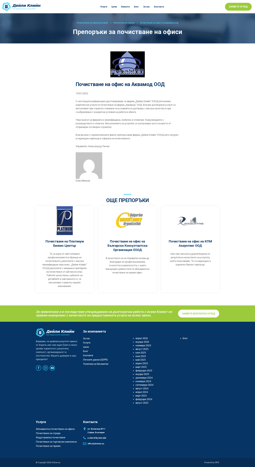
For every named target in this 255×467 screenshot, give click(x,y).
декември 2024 (143, 377)
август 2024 (141, 388)
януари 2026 (142, 341)
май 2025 (140, 359)
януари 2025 (142, 374)
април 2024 (141, 392)
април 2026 (141, 338)
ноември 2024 (143, 381)
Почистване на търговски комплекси (56, 441)
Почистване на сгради (48, 433)
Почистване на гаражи (48, 446)
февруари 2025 (143, 370)
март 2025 (140, 367)
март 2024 (140, 395)
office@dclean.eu (96, 443)
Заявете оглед (238, 6)
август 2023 (141, 402)
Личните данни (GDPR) (95, 359)
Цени (114, 6)
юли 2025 (140, 352)
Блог (136, 6)
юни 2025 (140, 356)
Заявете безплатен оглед (198, 313)
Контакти (159, 6)
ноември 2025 (143, 345)
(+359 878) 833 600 (97, 438)
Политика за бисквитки (95, 363)
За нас (146, 6)
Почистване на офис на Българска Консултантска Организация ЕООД (127, 246)
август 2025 (141, 349)
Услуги (103, 6)
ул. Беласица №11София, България (96, 431)
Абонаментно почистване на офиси (55, 429)
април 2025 (141, 363)
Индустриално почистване (50, 437)
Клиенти (125, 6)
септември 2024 (144, 384)
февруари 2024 (143, 399)
